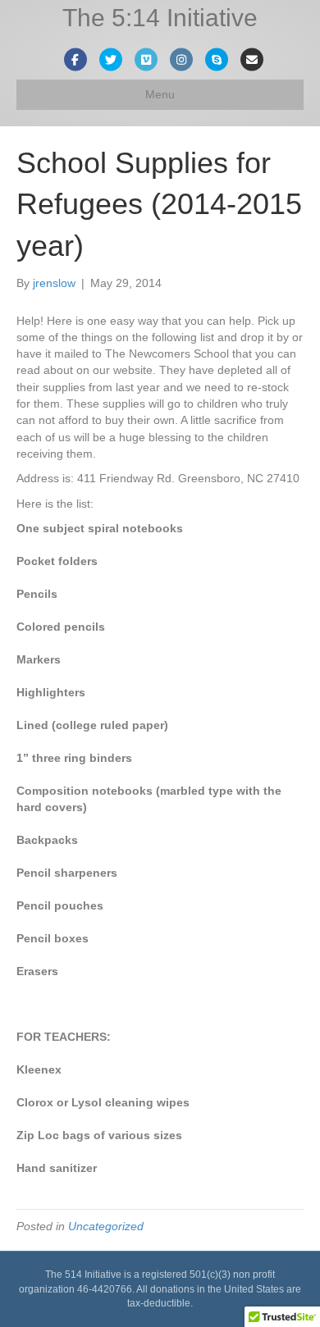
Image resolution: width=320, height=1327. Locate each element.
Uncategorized (106, 1226)
